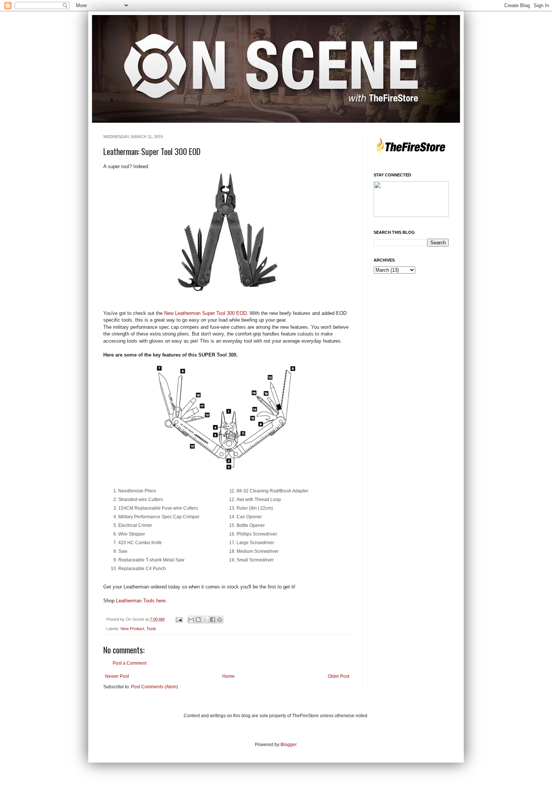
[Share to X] (205, 619)
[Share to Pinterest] (219, 619)
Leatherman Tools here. (142, 600)
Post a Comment (129, 663)
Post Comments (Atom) (154, 686)
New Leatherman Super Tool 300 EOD (205, 313)
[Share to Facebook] (212, 619)
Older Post (338, 676)
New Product (132, 628)
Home (228, 676)
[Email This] (191, 619)
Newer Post (117, 676)
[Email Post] (179, 619)
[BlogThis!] (198, 619)
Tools (151, 628)
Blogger (288, 744)
